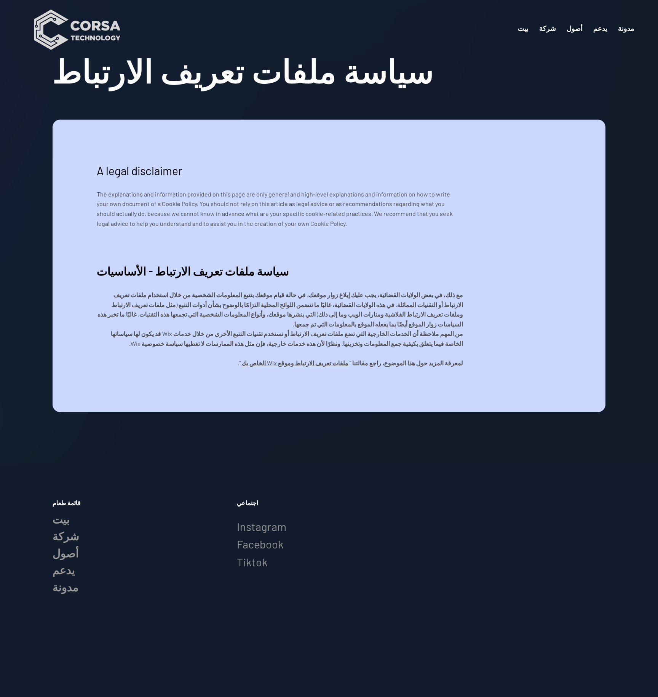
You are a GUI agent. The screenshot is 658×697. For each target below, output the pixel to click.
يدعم (64, 569)
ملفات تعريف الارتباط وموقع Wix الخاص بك (295, 362)
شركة (66, 535)
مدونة (66, 586)
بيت (61, 519)
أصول (66, 553)
